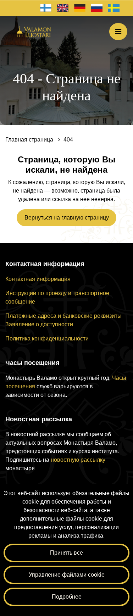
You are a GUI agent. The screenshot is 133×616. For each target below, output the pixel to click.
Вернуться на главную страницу (66, 218)
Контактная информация (38, 279)
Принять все (66, 553)
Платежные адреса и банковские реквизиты (63, 316)
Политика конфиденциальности (47, 338)
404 (68, 140)
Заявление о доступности (39, 324)
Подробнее (67, 597)
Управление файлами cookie (67, 575)
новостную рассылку (78, 460)
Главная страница (30, 140)
